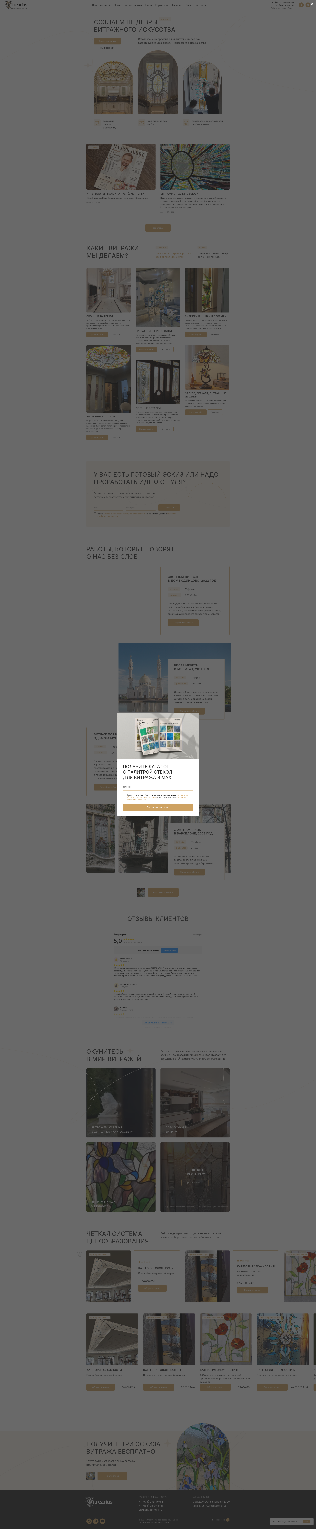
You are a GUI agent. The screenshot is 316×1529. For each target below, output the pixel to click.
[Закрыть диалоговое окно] (312, 4)
